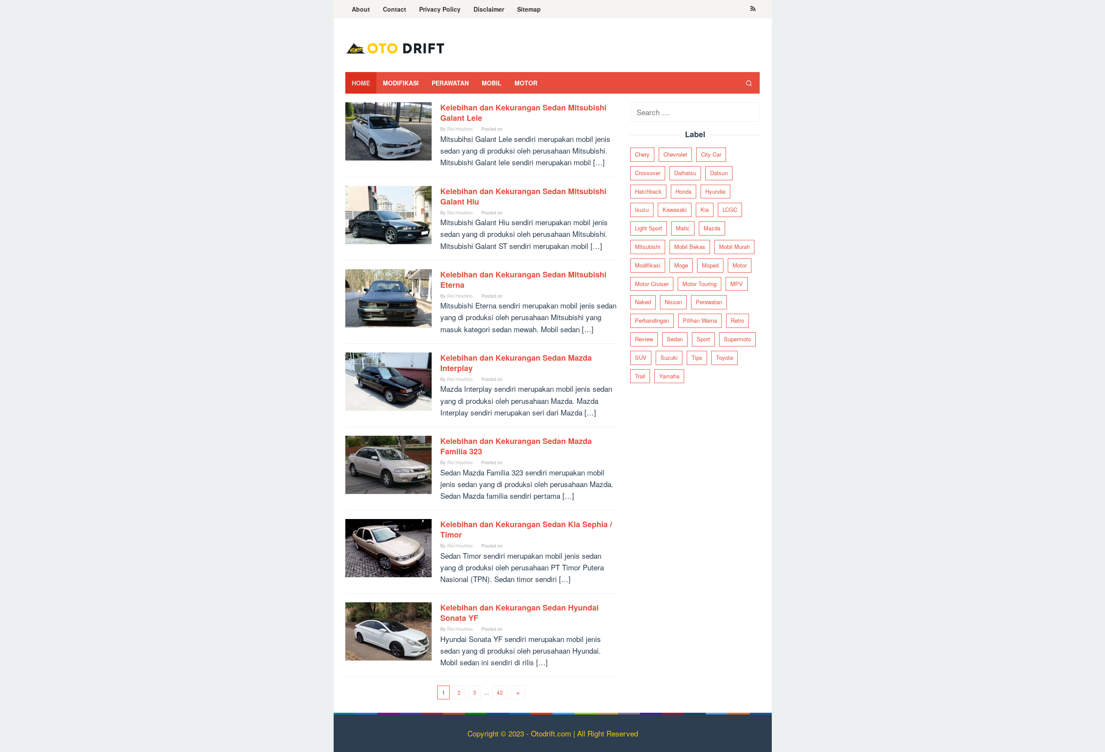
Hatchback (648, 191)
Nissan (673, 302)
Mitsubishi (647, 246)
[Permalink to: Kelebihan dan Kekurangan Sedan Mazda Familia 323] (388, 463)
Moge (681, 265)
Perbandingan (652, 321)
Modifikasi (647, 265)
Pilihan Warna (700, 321)
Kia (705, 210)
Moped (710, 265)
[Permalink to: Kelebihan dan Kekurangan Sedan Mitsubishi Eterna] (388, 297)
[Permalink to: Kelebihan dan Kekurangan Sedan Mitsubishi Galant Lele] (388, 130)
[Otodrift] (395, 47)
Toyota (724, 357)
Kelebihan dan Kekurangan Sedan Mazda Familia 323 (516, 446)
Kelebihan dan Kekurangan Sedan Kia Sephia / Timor (526, 529)
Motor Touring (699, 284)
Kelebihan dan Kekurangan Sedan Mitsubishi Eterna (523, 279)
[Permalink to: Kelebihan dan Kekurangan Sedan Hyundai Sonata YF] (388, 630)
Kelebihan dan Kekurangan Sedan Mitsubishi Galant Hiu (523, 196)
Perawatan (709, 302)
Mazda (712, 228)
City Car (711, 154)
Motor (739, 265)
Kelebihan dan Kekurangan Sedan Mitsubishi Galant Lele (523, 112)
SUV (641, 357)
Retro (737, 321)
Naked (643, 302)
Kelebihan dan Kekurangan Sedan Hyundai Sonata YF (519, 612)
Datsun (719, 173)
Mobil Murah (734, 246)
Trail (640, 376)
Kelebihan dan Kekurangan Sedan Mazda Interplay (516, 363)
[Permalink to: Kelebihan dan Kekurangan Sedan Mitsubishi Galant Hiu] (388, 213)
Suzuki (669, 357)
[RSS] (753, 9)
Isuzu (642, 210)
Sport (703, 339)
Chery (642, 154)
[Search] (749, 83)
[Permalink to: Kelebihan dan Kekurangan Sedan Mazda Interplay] (388, 380)
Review (644, 339)
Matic (683, 228)
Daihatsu (685, 173)
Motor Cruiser (652, 284)
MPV (736, 284)
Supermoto (737, 339)
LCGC (730, 210)
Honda (683, 191)
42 (500, 692)
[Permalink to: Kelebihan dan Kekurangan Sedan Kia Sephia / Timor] (388, 546)
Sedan (675, 339)
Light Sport (648, 228)
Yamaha (669, 376)
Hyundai (715, 191)
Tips (696, 357)
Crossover (647, 173)
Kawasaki (675, 210)
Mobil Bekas (689, 246)
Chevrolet (675, 154)
